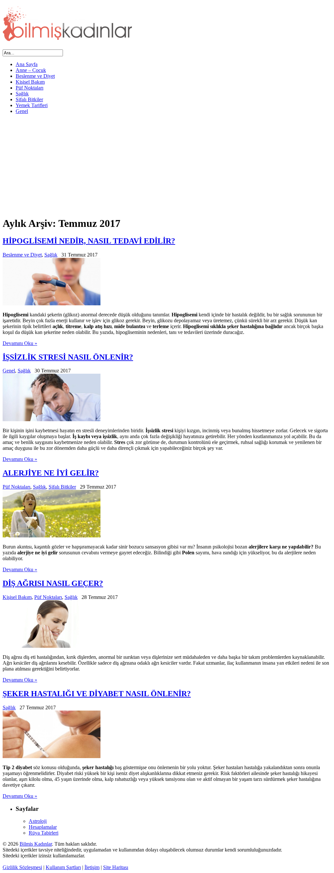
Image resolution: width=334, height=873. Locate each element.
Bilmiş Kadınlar (36, 844)
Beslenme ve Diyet (35, 76)
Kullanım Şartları (63, 867)
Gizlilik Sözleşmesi (22, 867)
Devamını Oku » (20, 343)
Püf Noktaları (29, 87)
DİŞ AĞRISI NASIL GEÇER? (53, 583)
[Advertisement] (167, 165)
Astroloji (38, 821)
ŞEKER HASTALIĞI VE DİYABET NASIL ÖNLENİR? (97, 693)
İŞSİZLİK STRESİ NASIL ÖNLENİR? (68, 357)
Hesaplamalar (43, 827)
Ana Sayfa (27, 64)
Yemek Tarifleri (32, 105)
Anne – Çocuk (31, 70)
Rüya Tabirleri (43, 833)
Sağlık (22, 93)
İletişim (91, 867)
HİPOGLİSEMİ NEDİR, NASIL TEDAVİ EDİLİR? (89, 241)
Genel (22, 111)
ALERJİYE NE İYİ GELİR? (51, 473)
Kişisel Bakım (30, 82)
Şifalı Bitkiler (29, 99)
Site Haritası (115, 867)
